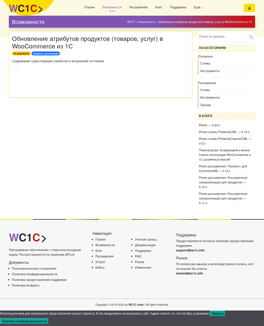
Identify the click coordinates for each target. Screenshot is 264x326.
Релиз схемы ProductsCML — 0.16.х (224, 132)
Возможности (112, 7)
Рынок (139, 262)
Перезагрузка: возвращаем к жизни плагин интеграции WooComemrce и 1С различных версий (225, 155)
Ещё (197, 7)
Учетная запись (146, 239)
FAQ (138, 256)
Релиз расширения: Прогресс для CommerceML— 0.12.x (223, 168)
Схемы (205, 63)
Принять (217, 313)
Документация (145, 245)
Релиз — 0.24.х (209, 125)
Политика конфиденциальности (34, 274)
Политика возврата (25, 285)
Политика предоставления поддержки (39, 279)
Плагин (89, 7)
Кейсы (100, 267)
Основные (205, 56)
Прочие (205, 105)
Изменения (143, 267)
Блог (158, 7)
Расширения (138, 7)
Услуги (100, 262)
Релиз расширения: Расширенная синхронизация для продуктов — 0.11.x (223, 198)
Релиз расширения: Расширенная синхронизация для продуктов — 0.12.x (223, 182)
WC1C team (136, 304)
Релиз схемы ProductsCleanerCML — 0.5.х (225, 140)
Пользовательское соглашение (34, 268)
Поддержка (178, 7)
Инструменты (210, 71)
